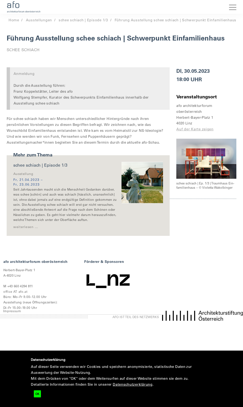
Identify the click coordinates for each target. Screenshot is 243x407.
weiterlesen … (25, 227)
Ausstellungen (39, 20)
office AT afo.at (15, 291)
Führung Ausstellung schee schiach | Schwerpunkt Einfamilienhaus (175, 20)
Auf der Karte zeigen (195, 129)
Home (14, 20)
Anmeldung (24, 73)
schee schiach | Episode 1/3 (83, 20)
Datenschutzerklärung (133, 384)
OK (37, 394)
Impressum (12, 311)
